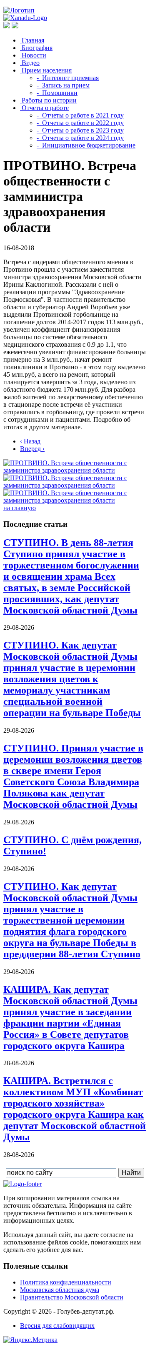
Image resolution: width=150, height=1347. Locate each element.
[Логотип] (19, 10)
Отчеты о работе (44, 107)
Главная (32, 40)
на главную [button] (19, 507)
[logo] (22, 1183)
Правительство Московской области (71, 1297)
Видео (30, 62)
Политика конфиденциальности (65, 1282)
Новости (33, 55)
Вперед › (32, 448)
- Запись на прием (63, 85)
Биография (36, 47)
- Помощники (57, 92)
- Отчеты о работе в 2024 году (80, 137)
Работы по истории (48, 100)
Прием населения (46, 70)
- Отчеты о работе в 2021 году (80, 115)
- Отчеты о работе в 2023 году (80, 130)
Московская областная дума (59, 1289)
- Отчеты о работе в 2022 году (80, 122)
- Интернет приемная (68, 77)
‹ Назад (30, 441)
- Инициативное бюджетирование (86, 145)
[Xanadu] (25, 17)
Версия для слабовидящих (57, 1325)
